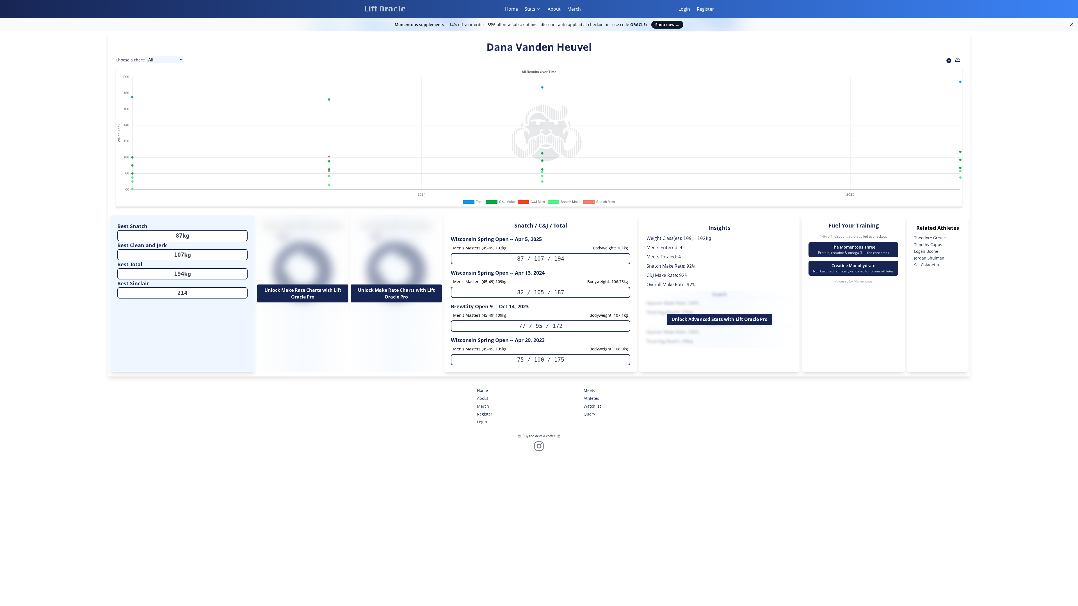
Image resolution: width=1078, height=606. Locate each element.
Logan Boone (926, 251)
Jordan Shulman (929, 258)
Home (511, 9)
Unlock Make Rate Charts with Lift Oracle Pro (302, 293)
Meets (589, 390)
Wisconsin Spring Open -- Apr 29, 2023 (498, 340)
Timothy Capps (928, 244)
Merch (574, 9)
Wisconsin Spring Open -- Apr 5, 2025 (496, 239)
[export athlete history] (957, 59)
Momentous (863, 281)
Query (589, 414)
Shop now (667, 24)
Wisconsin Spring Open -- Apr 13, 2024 (498, 272)
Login (684, 9)
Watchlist (592, 406)
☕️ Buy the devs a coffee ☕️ (539, 435)
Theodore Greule (930, 237)
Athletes (591, 398)
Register (705, 9)
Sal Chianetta (926, 264)
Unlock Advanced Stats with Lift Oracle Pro (720, 319)
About (554, 9)
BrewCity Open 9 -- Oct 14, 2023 (490, 306)
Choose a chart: (130, 60)
